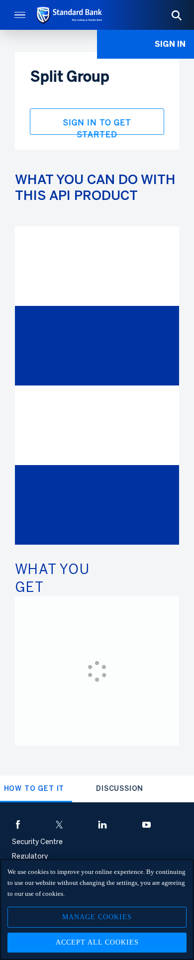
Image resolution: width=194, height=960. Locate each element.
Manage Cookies (97, 917)
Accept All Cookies (97, 942)
